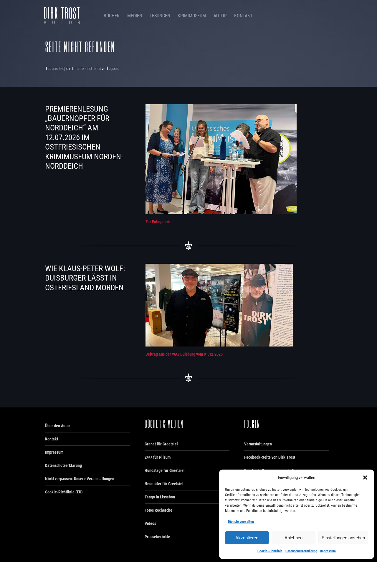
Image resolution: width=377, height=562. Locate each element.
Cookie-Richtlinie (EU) (64, 492)
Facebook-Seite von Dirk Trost (269, 457)
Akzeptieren (246, 537)
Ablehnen (293, 537)
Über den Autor (57, 425)
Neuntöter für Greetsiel (164, 483)
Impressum (328, 551)
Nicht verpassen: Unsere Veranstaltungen (79, 478)
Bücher (112, 16)
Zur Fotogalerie (158, 221)
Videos (150, 523)
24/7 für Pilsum (158, 457)
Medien (134, 16)
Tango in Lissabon (160, 497)
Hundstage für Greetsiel (165, 470)
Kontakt (243, 16)
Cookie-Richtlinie (269, 551)
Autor (220, 16)
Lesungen (160, 16)
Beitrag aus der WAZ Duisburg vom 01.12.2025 (184, 354)
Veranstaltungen (258, 444)
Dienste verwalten (241, 522)
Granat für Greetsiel (161, 444)
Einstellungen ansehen (343, 537)
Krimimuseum (192, 16)
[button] (365, 477)
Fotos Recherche (158, 510)
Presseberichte (157, 536)
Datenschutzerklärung (301, 551)
